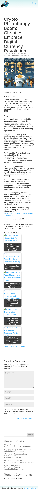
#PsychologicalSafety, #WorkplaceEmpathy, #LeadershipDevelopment (14, 467)
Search (30, 434)
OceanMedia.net (30, 488)
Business (15, 55)
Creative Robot (11, 54)
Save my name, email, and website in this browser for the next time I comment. (18, 411)
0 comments (24, 55)
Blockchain (7, 55)
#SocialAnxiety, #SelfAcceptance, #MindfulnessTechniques (18, 450)
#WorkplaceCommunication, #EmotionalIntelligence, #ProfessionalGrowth (15, 456)
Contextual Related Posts (14, 347)
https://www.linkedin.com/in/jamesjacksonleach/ (18, 214)
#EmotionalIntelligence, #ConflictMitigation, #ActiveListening (19, 461)
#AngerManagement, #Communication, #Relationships (17, 445)
